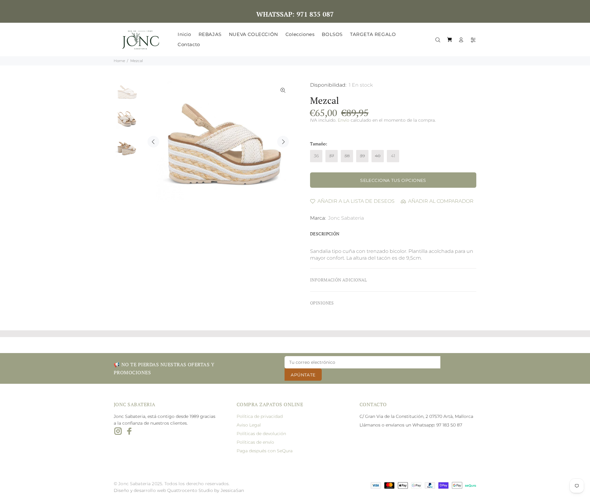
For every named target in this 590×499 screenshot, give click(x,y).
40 (377, 156)
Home (119, 60)
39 (362, 156)
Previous (153, 141)
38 (347, 156)
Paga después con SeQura (265, 451)
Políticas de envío (255, 442)
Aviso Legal (249, 425)
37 (331, 156)
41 (393, 156)
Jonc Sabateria (346, 218)
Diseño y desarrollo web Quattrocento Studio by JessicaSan (179, 490)
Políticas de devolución (261, 433)
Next (283, 141)
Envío (343, 120)
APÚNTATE (303, 375)
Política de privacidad (260, 416)
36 (316, 156)
